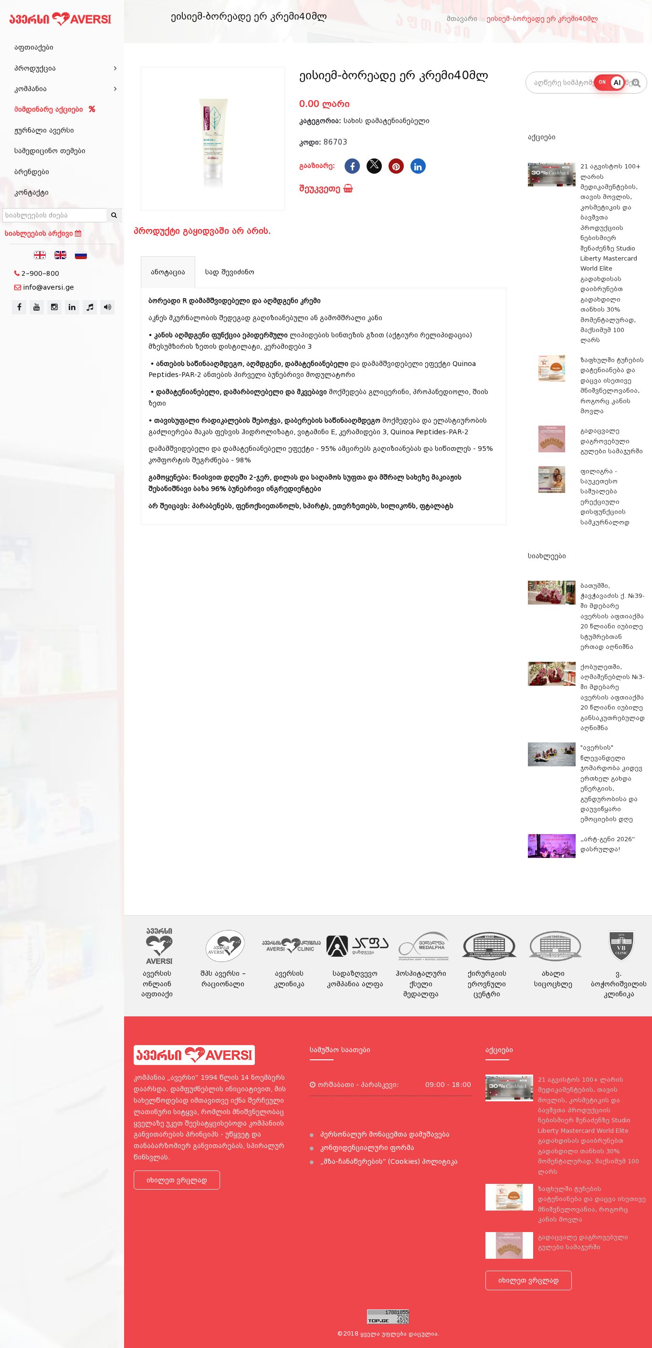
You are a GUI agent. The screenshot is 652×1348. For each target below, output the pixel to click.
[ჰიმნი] (90, 307)
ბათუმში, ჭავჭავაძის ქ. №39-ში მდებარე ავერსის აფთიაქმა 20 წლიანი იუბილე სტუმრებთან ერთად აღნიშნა (612, 616)
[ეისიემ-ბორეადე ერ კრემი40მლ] (213, 139)
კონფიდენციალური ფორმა (366, 1147)
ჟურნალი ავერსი (44, 130)
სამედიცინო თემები (49, 150)
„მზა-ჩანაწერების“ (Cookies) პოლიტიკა (388, 1161)
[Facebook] (352, 166)
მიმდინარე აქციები (49, 109)
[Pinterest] (396, 166)
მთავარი (462, 18)
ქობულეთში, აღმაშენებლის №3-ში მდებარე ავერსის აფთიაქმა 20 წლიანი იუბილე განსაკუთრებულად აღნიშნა (612, 697)
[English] (60, 254)
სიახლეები (547, 556)
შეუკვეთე (321, 188)
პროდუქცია (35, 68)
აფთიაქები (33, 47)
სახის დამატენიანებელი (387, 120)
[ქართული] (40, 254)
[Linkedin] (418, 166)
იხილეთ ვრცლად (177, 1180)
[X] (374, 166)
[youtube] (37, 307)
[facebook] (19, 307)
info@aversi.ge (48, 287)
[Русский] (81, 254)
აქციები (542, 137)
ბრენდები (31, 171)
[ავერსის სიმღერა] (107, 307)
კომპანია (30, 88)
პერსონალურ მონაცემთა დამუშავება (384, 1134)
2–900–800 (40, 273)
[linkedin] (72, 307)
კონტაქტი (31, 192)
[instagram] (54, 307)
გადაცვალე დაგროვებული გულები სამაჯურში (611, 441)
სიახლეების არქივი (40, 233)
